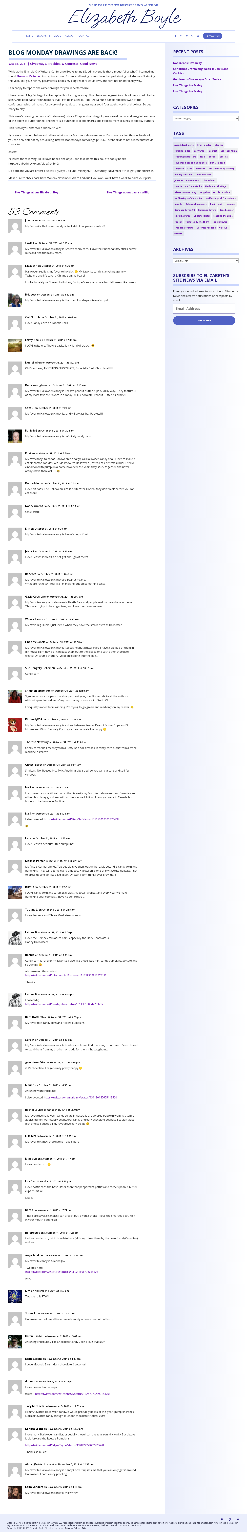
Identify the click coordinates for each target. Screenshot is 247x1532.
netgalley (205, 192)
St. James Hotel (202, 215)
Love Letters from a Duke (188, 186)
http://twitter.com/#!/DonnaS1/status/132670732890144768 (72, 1394)
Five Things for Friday (187, 85)
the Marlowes (220, 221)
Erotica (224, 156)
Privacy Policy (72, 1528)
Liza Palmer (209, 180)
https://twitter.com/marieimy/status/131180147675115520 (80, 1097)
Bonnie (29, 955)
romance (230, 204)
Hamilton (200, 168)
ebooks (213, 156)
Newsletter (213, 36)
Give (189, 168)
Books (42, 36)
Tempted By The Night (197, 221)
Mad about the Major (216, 186)
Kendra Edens (34, 1428)
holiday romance (183, 174)
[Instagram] (181, 39)
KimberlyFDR (33, 719)
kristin (29, 887)
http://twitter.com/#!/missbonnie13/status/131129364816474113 (66, 975)
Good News (88, 64)
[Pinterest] (187, 39)
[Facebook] (175, 39)
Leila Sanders (34, 1487)
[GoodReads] (192, 39)
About (70, 36)
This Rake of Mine (183, 227)
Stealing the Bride (223, 215)
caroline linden (182, 150)
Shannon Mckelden (38, 690)
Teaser (178, 221)
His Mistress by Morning (221, 168)
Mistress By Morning (185, 192)
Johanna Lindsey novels (186, 180)
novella (178, 204)
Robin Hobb (216, 204)
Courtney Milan (228, 150)
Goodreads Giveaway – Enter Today (197, 79)
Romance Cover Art (184, 210)
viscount (224, 227)
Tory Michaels (34, 1406)
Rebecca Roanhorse (196, 204)
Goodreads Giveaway (187, 63)
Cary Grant (199, 150)
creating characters (185, 156)
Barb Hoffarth (34, 1017)
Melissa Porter (35, 861)
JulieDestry (32, 1232)
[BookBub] (198, 39)
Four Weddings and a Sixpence (190, 162)
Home (29, 36)
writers (178, 233)
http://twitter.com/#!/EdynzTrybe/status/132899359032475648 (64, 1445)
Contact (84, 36)
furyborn (179, 168)
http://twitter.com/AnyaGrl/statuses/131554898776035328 (61, 1272)
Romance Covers (207, 210)
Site (84, 1528)
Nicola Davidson (222, 192)
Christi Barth (34, 764)
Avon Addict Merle (184, 145)
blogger (219, 145)
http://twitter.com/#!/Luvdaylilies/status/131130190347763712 (64, 1004)
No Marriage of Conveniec (188, 198)
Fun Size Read (217, 162)
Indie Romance (204, 174)
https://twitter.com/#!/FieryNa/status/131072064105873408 (81, 819)
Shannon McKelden (29, 76)
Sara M (29, 1039)
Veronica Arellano (206, 227)
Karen (29, 1210)
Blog (57, 36)
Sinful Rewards (182, 215)
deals (202, 156)
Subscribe (204, 320)
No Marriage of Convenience (221, 198)
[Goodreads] (229, 1519)
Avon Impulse (204, 145)
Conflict (213, 150)
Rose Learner (226, 210)
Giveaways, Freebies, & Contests (54, 64)
